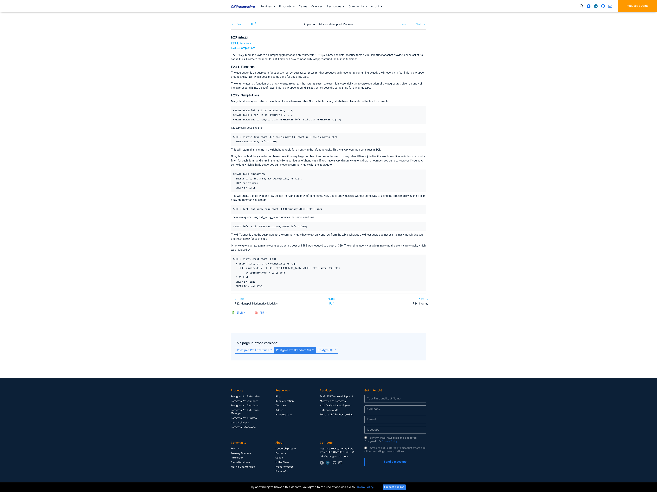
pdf (262, 312)
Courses (317, 6)
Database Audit (329, 410)
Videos (279, 410)
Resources (334, 6)
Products (285, 6)
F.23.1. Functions (241, 43)
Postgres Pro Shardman (245, 405)
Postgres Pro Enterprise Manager (245, 412)
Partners (280, 453)
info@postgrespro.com (334, 456)
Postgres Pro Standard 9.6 (294, 350)
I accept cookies (394, 487)
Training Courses (241, 453)
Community (356, 6)
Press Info (281, 471)
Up (252, 24)
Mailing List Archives (243, 467)
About (375, 6)
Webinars (280, 405)
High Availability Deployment (336, 405)
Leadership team (285, 449)
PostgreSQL (326, 350)
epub (239, 312)
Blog (278, 396)
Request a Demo (638, 5)
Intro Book (237, 458)
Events (235, 449)
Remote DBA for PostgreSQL (336, 414)
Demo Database (240, 462)
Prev (238, 24)
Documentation (284, 401)
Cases (303, 6)
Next (418, 24)
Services (266, 6)
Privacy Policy (389, 441)
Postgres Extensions (243, 427)
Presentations (283, 414)
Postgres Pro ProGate (244, 418)
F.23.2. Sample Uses (243, 48)
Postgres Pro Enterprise (253, 350)
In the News (282, 462)
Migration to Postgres (333, 401)
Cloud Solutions (240, 423)
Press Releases (284, 467)
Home (402, 24)
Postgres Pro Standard (244, 401)
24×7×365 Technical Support (336, 396)
